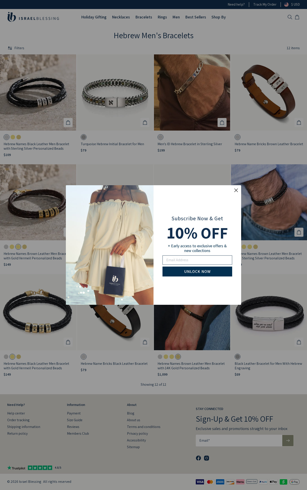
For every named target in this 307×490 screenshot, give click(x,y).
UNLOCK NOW (197, 271)
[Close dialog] (236, 190)
